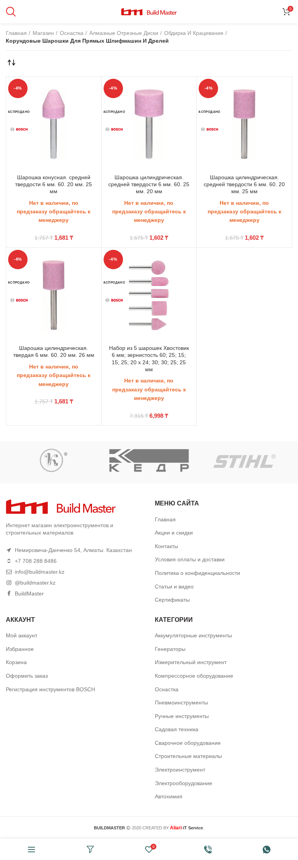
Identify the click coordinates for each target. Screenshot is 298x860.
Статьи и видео (174, 586)
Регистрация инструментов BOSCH (50, 689)
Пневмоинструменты (181, 702)
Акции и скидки (174, 532)
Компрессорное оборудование (194, 676)
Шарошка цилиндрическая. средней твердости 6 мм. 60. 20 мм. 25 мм (244, 184)
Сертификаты (172, 600)
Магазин (43, 33)
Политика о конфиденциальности (197, 573)
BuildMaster (29, 593)
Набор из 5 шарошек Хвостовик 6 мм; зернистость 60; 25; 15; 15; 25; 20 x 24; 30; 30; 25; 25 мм (149, 358)
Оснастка (71, 33)
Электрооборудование (183, 783)
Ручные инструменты (182, 716)
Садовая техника (176, 729)
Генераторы (170, 649)
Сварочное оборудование (188, 743)
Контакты (166, 546)
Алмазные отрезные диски (123, 33)
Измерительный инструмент (191, 662)
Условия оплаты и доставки (190, 559)
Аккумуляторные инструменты (193, 635)
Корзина (16, 662)
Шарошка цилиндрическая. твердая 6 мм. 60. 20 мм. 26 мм (53, 351)
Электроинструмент (180, 770)
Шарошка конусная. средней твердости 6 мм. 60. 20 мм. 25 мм (53, 184)
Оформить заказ (27, 676)
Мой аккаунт (21, 635)
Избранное (20, 649)
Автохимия (168, 796)
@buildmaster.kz (35, 583)
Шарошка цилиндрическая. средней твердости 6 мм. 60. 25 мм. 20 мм (148, 184)
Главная (16, 33)
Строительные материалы (188, 756)
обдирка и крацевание (194, 33)
